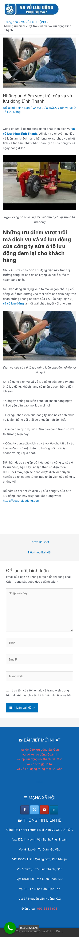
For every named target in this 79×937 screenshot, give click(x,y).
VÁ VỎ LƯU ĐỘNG (44, 107)
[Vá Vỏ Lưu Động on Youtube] (44, 809)
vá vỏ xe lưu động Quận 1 (39, 754)
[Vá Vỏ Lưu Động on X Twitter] (34, 809)
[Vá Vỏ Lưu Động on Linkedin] (54, 809)
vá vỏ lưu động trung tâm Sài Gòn (39, 769)
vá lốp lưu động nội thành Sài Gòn (39, 759)
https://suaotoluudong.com (21, 500)
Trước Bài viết (39, 542)
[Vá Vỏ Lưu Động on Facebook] (24, 809)
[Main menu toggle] (70, 9)
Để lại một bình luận (16, 107)
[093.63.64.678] (10, 928)
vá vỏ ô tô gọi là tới (39, 764)
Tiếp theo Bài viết (39, 552)
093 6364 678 (47, 908)
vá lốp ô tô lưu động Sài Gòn (39, 749)
